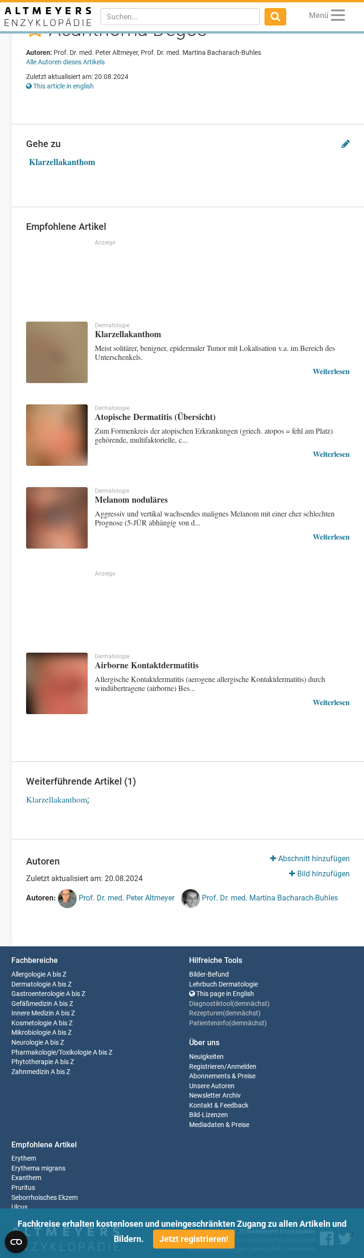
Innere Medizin (32, 1013)
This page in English (224, 994)
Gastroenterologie (37, 994)
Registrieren (206, 1067)
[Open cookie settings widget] (16, 1242)
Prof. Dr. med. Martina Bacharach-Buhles (269, 898)
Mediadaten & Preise (219, 1125)
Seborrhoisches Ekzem (44, 1198)
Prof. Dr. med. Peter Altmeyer (125, 898)
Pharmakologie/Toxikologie (51, 1052)
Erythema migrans (38, 1168)
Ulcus (19, 1207)
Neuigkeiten (206, 1057)
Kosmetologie (31, 1023)
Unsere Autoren (212, 1086)
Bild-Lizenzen (208, 1115)
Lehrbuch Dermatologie (223, 984)
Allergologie (28, 974)
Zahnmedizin (30, 1072)
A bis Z (56, 974)
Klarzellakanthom (62, 162)
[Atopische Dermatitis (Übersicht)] (57, 435)
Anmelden (241, 1067)
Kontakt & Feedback (218, 1105)
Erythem (23, 1158)
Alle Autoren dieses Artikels (65, 62)
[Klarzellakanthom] (57, 352)
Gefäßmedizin (31, 1004)
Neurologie (27, 1043)
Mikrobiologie (31, 1033)
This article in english (63, 86)
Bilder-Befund (209, 974)
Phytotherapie (32, 1062)
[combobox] (180, 16)
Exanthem (26, 1178)
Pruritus (23, 1188)
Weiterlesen (331, 371)
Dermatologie (31, 984)
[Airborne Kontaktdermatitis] (57, 683)
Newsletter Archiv (215, 1096)
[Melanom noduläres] (57, 518)
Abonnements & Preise (222, 1076)
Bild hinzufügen (322, 873)
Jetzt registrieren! (193, 1239)
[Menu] (337, 16)
